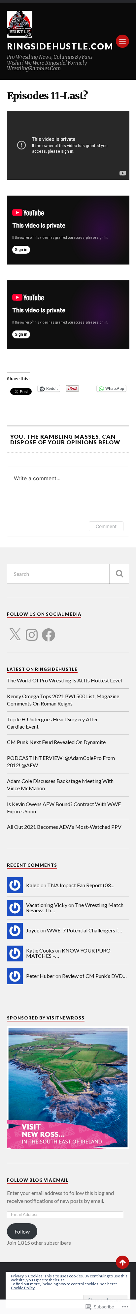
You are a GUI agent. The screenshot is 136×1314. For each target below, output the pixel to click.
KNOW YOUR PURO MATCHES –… (68, 953)
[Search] (119, 574)
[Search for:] (68, 574)
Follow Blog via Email (37, 1180)
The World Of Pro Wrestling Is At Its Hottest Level (64, 680)
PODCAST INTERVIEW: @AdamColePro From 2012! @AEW (61, 761)
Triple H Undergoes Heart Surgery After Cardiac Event (52, 723)
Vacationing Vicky (46, 905)
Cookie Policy (23, 1287)
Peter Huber (40, 976)
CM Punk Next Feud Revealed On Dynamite (56, 742)
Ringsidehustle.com (60, 46)
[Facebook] (48, 631)
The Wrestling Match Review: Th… (74, 907)
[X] (15, 631)
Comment (106, 526)
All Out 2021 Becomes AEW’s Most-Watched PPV (64, 827)
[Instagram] (32, 631)
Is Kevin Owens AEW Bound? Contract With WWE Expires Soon (64, 807)
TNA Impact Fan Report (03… (81, 885)
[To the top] (122, 1262)
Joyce (32, 930)
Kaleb (33, 885)
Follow (22, 1231)
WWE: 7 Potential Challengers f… (84, 930)
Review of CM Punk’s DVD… (94, 976)
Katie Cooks (40, 950)
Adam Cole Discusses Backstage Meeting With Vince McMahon (60, 784)
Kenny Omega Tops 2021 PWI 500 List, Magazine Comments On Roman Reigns (63, 699)
